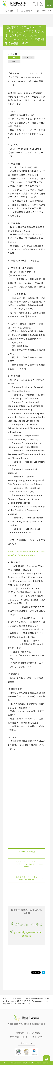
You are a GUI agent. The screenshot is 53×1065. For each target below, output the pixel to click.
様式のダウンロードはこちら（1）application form (26, 864)
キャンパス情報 (33, 1033)
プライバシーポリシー (20, 1037)
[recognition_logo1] (18, 1050)
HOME (5, 999)
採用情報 (20, 1033)
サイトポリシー (39, 1037)
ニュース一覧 (16, 999)
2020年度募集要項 (26, 852)
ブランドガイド (26, 1043)
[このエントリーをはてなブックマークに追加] (43, 972)
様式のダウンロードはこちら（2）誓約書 (26, 878)
